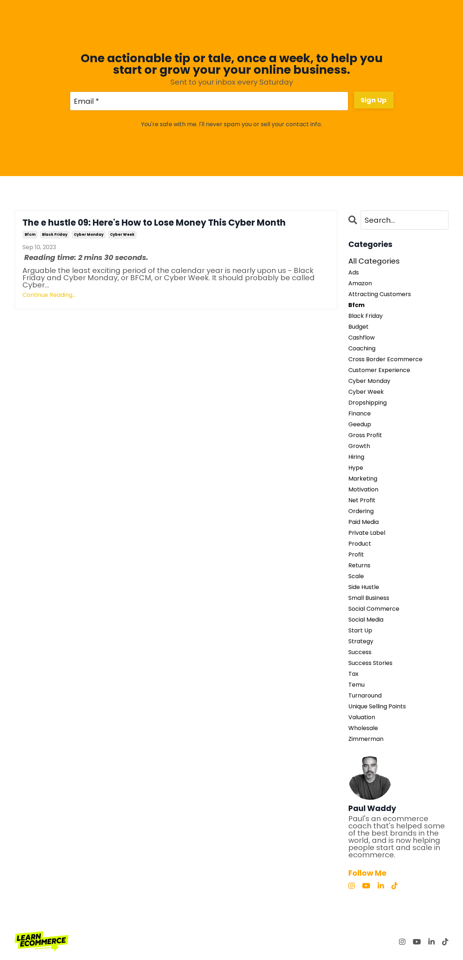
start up (360, 630)
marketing (362, 479)
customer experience (379, 370)
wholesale (363, 728)
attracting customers (379, 294)
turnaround (365, 696)
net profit (361, 500)
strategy (360, 641)
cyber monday (88, 234)
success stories (370, 663)
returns (359, 565)
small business (368, 598)
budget (358, 327)
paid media (363, 522)
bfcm (30, 234)
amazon (360, 283)
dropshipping (367, 403)
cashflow (361, 338)
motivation (363, 489)
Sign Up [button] (374, 99)
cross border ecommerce (385, 359)
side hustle (363, 587)
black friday (54, 234)
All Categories (374, 261)
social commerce (373, 609)
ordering (361, 511)
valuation (361, 717)
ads (353, 273)
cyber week (122, 234)
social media (365, 620)
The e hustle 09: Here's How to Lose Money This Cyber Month (154, 222)
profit (356, 555)
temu (356, 685)
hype (355, 468)
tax (353, 674)
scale (356, 576)
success (359, 652)
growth (359, 446)
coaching (361, 348)
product (359, 544)
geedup (359, 424)
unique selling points (377, 706)
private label (366, 533)
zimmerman (365, 739)
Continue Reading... (49, 295)
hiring (356, 457)
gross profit (365, 435)
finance (359, 414)
